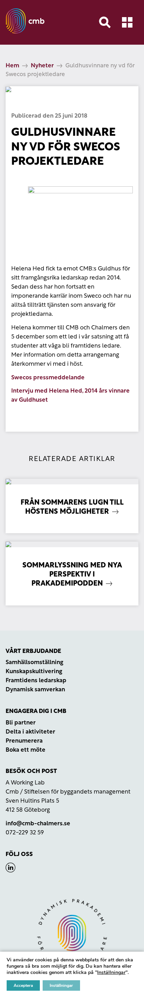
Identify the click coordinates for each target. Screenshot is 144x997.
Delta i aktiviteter (30, 732)
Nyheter (42, 66)
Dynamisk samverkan (35, 690)
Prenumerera (24, 741)
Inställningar (111, 972)
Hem (12, 66)
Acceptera (23, 985)
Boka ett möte (25, 750)
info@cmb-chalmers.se (38, 824)
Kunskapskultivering (34, 672)
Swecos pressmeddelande (48, 378)
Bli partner (21, 723)
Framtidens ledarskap (36, 681)
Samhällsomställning (34, 662)
